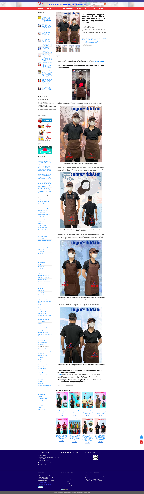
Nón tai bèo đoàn (41, 394)
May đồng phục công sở (43, 398)
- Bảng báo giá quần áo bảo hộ (67, 479)
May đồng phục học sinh (43, 270)
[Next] (78, 28)
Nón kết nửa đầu (41, 262)
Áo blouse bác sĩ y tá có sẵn (44, 327)
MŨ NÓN (57, 8)
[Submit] (105, 4)
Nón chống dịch (41, 266)
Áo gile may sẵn (41, 323)
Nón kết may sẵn (41, 338)
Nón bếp (39, 264)
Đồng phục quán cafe (42, 355)
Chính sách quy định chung (98, 0)
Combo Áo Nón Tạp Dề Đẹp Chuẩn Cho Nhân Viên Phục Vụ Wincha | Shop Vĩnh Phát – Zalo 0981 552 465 (61, 437)
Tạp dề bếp (40, 359)
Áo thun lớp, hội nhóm (42, 206)
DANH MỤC (41, 8)
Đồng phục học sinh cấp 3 (43, 279)
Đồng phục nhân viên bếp (43, 348)
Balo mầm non (41, 381)
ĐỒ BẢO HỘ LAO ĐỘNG (67, 8)
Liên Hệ (105, 0)
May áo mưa (40, 402)
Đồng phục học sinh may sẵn (44, 332)
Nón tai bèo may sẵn (42, 340)
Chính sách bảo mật (88, 0)
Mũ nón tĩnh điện (41, 212)
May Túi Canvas (41, 370)
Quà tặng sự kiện (41, 405)
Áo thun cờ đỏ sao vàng (43, 247)
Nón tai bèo (40, 255)
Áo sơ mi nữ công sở (42, 400)
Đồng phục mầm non (42, 273)
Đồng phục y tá (41, 296)
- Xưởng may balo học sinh (67, 485)
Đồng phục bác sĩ (41, 294)
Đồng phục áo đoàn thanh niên (44, 385)
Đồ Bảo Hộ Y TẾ (41, 309)
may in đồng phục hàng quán (98, 41)
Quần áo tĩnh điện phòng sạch (44, 214)
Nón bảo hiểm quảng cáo (43, 268)
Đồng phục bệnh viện (42, 290)
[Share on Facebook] (83, 45)
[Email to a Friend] (87, 45)
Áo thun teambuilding (42, 244)
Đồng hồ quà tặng (41, 409)
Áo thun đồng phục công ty (43, 236)
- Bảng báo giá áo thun (66, 477)
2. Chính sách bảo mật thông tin (44, 484)
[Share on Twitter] (85, 45)
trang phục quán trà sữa (92, 42)
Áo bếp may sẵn (41, 330)
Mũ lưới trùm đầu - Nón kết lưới (44, 260)
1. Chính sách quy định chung (44, 482)
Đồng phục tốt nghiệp (42, 210)
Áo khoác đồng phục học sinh (44, 286)
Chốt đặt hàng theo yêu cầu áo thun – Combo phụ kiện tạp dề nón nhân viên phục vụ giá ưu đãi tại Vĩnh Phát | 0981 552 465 (87, 411)
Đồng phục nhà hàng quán (43, 346)
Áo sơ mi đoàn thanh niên (43, 387)
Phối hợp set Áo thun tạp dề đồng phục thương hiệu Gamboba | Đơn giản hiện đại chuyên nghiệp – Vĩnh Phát (61, 411)
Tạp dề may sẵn (41, 344)
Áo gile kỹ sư (40, 223)
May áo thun (40, 232)
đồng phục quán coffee (89, 41)
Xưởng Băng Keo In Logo (85, 492)
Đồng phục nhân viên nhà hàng (44, 351)
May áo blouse (41, 292)
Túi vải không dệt (41, 376)
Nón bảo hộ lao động (42, 227)
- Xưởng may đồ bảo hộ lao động (68, 481)
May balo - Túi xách (42, 368)
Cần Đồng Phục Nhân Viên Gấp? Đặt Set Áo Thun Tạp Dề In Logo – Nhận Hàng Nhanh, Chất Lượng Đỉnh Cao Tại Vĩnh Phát (100, 437)
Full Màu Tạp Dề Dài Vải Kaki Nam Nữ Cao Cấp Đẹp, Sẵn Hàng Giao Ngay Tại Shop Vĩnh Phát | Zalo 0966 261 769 (74, 437)
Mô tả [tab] (58, 56)
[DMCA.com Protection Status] (64, 489)
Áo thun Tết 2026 (41, 234)
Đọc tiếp (61, 415)
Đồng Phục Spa (41, 304)
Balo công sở (40, 379)
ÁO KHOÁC (87, 8)
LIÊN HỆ (101, 8)
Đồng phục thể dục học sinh (44, 281)
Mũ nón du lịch (41, 251)
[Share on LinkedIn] (91, 45)
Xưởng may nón (41, 249)
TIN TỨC (94, 8)
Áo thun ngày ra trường (43, 208)
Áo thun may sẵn (41, 321)
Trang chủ (84, 12)
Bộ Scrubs (40, 307)
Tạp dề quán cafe (41, 366)
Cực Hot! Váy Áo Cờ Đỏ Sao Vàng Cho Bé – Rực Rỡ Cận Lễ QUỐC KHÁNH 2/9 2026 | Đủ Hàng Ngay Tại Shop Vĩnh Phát (45, 184)
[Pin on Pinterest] (89, 45)
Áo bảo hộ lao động (42, 221)
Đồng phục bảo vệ (42, 203)
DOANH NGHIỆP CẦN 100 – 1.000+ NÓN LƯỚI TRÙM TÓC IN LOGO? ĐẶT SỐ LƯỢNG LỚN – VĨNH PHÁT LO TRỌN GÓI (45, 190)
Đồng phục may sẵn (42, 313)
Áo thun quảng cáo (42, 238)
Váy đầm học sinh (41, 288)
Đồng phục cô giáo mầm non (44, 283)
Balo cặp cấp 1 (41, 383)
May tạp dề (40, 357)
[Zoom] (57, 43)
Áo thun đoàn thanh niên (43, 390)
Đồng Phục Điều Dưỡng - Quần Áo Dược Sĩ (45, 302)
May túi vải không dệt (42, 374)
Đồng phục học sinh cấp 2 (43, 277)
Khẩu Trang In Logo (42, 311)
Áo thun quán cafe (42, 242)
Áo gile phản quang (42, 225)
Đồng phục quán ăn (42, 353)
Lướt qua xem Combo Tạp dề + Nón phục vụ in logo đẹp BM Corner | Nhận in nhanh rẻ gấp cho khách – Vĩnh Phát (75, 411)
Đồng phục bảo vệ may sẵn (43, 319)
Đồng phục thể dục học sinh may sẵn (45, 335)
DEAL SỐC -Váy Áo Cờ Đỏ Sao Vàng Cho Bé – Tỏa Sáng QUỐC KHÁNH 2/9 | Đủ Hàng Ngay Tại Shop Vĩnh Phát (44, 162)
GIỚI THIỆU (49, 8)
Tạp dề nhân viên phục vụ (43, 364)
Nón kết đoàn (40, 392)
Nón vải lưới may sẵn (42, 342)
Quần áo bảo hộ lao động (43, 216)
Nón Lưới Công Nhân (42, 257)
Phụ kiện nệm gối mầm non (43, 201)
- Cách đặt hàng (64, 475)
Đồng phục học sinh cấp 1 (43, 275)
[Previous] (58, 28)
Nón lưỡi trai (40, 253)
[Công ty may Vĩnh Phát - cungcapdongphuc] (42, 4)
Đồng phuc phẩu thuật (42, 299)
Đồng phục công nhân (42, 218)
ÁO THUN (79, 8)
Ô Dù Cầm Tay (41, 407)
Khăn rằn (39, 199)
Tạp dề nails (40, 361)
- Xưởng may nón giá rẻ (66, 483)
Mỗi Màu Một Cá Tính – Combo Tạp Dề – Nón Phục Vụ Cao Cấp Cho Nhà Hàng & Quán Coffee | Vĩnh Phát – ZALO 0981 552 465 (100, 411)
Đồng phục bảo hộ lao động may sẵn (45, 316)
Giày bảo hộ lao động (42, 229)
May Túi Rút (40, 372)
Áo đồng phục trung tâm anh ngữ (45, 240)
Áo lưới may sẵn (41, 325)
